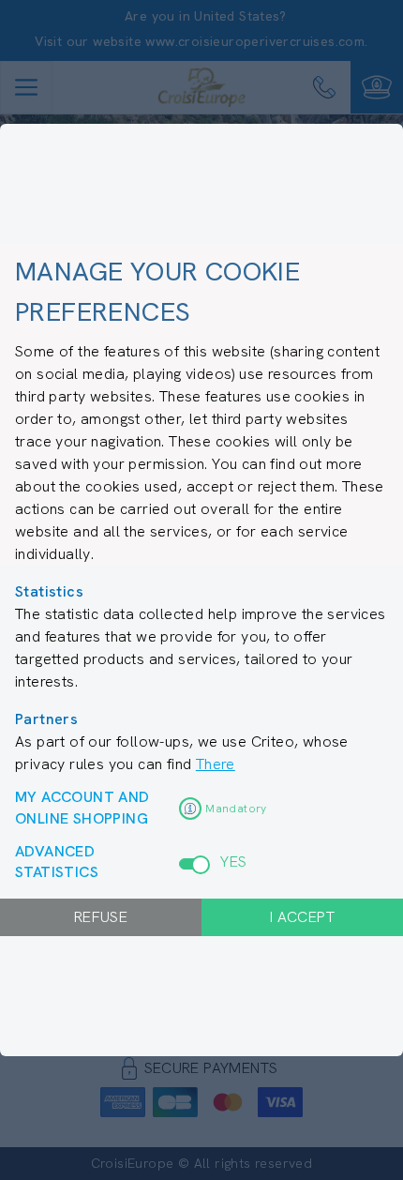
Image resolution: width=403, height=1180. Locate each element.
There (215, 764)
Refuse (100, 917)
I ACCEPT (302, 917)
